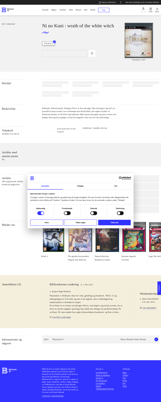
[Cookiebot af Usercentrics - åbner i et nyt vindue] (120, 178)
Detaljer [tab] (80, 186)
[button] (100, 339)
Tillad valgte (80, 223)
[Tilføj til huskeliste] (92, 53)
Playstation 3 (48, 43)
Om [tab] (115, 186)
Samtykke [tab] (45, 186)
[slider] (139, 42)
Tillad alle (114, 223)
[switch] (67, 213)
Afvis (47, 223)
